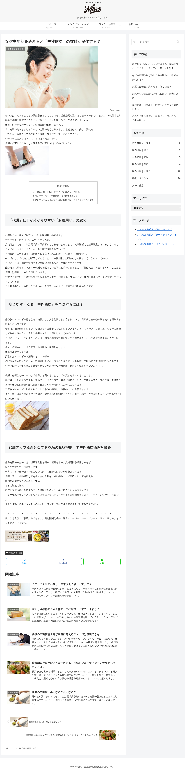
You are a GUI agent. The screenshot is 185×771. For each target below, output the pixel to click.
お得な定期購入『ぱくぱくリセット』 (157, 244)
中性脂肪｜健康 (156, 157)
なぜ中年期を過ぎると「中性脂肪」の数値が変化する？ (155, 77)
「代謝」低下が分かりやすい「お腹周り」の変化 (57, 192)
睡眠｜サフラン (156, 178)
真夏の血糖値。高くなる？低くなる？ (151, 86)
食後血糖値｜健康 (15, 553)
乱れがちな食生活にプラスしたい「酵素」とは (155, 95)
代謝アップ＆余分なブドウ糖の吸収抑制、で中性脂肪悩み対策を (64, 200)
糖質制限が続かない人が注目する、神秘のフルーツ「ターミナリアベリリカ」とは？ (155, 66)
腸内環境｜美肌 (156, 164)
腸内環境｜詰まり (156, 150)
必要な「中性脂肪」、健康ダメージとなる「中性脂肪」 (154, 118)
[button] (178, 42)
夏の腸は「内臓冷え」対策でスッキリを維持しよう (155, 107)
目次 (59, 186)
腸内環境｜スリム (156, 171)
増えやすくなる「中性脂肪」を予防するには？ (56, 196)
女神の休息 (156, 185)
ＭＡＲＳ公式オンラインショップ (154, 229)
